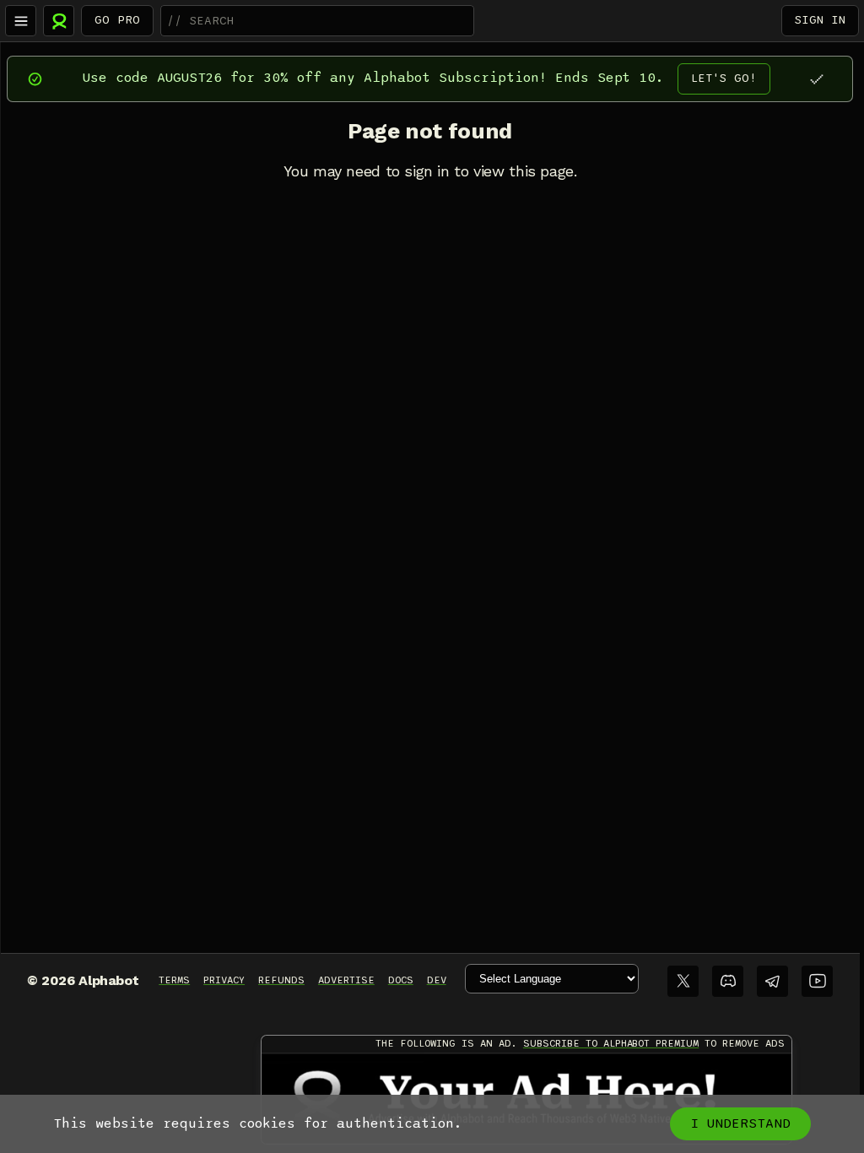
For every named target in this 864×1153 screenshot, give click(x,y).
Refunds (281, 980)
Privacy (224, 980)
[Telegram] (772, 981)
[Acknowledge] (816, 79)
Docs (400, 980)
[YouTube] (817, 981)
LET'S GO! (724, 78)
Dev (436, 980)
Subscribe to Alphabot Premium (611, 1043)
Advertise (346, 980)
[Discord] (727, 981)
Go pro (117, 20)
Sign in (820, 20)
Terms (174, 980)
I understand (740, 1123)
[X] (683, 981)
